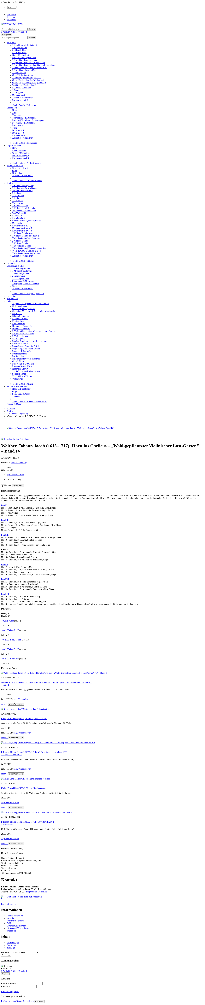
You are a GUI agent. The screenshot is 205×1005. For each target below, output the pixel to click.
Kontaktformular (8, 904)
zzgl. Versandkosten (15, 474)
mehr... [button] (4, 704)
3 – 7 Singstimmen (20, 278)
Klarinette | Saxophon (21, 87)
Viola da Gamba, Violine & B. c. (26, 251)
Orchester (11, 263)
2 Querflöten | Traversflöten (24, 70)
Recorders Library (20, 369)
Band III (5, 535)
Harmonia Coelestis (21, 328)
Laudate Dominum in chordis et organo (29, 341)
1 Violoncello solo (20, 205)
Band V (4, 564)
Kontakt (10, 918)
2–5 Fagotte (17, 92)
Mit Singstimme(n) (20, 158)
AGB (9, 923)
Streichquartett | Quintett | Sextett (26, 220)
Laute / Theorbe (19, 150)
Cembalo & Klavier (21, 168)
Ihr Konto (11, 17)
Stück (8, 485)
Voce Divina (17, 379)
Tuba (14, 128)
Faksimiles (11, 296)
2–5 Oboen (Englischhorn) (24, 85)
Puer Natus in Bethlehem (23, 364)
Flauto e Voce (18, 321)
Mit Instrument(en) (20, 155)
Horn (14, 110)
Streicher (11, 183)
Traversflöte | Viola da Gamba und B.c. (29, 67)
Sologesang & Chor (15, 266)
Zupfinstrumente (14, 145)
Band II (4, 520)
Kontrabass (17, 215)
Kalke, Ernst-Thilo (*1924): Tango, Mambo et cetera (24, 788)
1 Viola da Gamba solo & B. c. (25, 236)
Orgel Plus (17, 173)
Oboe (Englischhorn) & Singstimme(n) (29, 82)
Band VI (5, 579)
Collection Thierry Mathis (23, 308)
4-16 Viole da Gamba (21, 246)
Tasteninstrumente (15, 165)
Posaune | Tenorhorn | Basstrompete (28, 120)
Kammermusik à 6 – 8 (22, 231)
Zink (14, 113)
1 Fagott (16, 90)
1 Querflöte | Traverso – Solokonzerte (28, 62)
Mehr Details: (24, 105)
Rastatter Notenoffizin (22, 366)
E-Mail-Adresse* (8, 983)
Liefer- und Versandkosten (18, 928)
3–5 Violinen (18, 195)
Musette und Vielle (20, 100)
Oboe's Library (19, 361)
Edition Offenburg (19, 462)
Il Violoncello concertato (23, 333)
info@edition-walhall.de (36, 892)
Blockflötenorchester (21, 55)
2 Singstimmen (18, 276)
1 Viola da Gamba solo (22, 233)
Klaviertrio (17, 223)
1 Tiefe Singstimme (20, 273)
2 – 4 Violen (17, 200)
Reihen (10, 301)
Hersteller (5, 952)
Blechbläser (12, 108)
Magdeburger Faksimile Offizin (26, 346)
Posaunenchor (18, 125)
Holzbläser (11, 42)
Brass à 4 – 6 (18, 130)
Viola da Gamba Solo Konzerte (26, 238)
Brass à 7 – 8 (18, 133)
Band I (4, 505)
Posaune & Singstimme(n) (23, 123)
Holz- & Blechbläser (21, 389)
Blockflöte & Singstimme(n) (24, 57)
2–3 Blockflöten (19, 50)
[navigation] (6, 968)
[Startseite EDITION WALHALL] (12, 24)
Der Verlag (11, 945)
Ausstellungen (13, 942)
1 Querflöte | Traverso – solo (24, 60)
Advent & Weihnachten (22, 97)
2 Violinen (16, 193)
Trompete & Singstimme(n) (24, 118)
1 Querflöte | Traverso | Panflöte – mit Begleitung (34, 65)
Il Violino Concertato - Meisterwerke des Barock (33, 331)
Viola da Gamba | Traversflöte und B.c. (29, 248)
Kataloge (11, 947)
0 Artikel (5, 32)
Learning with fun (20, 343)
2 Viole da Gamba (20, 241)
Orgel (14, 170)
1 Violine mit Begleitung (23, 185)
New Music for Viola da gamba (26, 359)
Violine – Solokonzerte (22, 190)
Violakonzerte (18, 203)
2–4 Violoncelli (19, 213)
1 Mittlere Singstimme (22, 271)
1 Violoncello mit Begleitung (25, 208)
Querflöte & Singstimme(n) (24, 75)
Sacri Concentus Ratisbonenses (26, 371)
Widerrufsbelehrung (15, 921)
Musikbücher (12, 298)
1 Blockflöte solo (19, 47)
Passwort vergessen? (10, 991)
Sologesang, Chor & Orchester (25, 283)
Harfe (14, 148)
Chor (14, 286)
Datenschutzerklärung (16, 926)
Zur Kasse (11, 14)
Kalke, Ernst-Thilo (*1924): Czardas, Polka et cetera (24, 718)
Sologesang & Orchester (23, 281)
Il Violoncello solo (20, 336)
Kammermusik (18, 95)
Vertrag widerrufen (15, 915)
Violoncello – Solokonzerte (24, 210)
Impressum (11, 931)
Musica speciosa (19, 354)
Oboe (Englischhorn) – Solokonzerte (28, 80)
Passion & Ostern (14, 404)
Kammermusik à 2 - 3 (21, 226)
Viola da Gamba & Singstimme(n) (27, 253)
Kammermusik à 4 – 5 (22, 228)
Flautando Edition (20, 318)
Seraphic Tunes (19, 374)
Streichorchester (19, 218)
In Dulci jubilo (18, 338)
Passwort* (5, 986)
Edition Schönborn (20, 316)
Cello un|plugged (19, 306)
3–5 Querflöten (19, 72)
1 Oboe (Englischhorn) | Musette (26, 77)
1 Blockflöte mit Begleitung (24, 45)
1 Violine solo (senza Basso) (24, 188)
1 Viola (15, 198)
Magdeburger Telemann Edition (26, 349)
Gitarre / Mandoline (21, 153)
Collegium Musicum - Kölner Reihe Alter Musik (33, 311)
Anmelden (11, 19)
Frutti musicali (18, 323)
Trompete (16, 115)
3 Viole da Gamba (20, 243)
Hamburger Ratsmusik (22, 326)
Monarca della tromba (22, 351)
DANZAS (17, 313)
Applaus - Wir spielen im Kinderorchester (30, 303)
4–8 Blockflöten (19, 52)
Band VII (5, 594)
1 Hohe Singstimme (21, 268)
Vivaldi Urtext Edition (22, 376)
